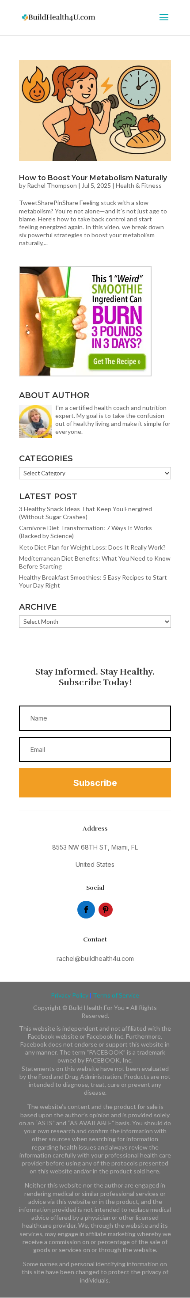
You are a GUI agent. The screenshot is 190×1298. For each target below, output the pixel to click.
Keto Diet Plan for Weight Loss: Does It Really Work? (92, 547)
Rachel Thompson (52, 185)
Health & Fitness (139, 185)
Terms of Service (116, 995)
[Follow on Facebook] (86, 909)
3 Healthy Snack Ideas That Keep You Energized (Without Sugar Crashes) (85, 512)
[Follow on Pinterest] (106, 910)
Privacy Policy (69, 995)
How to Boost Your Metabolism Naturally (93, 178)
